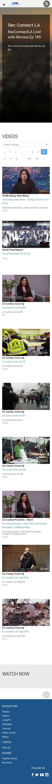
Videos (5, 715)
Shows (5, 711)
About (5, 736)
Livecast (6, 728)
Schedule (7, 724)
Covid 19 (6, 719)
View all (6, 747)
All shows (7, 762)
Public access (9, 732)
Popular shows (9, 758)
